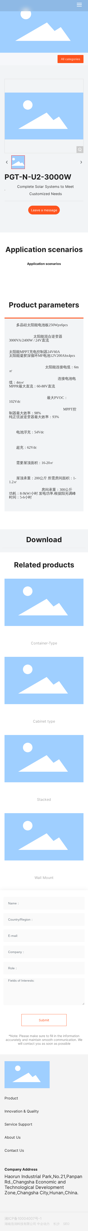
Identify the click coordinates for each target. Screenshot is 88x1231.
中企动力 (43, 1224)
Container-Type (44, 643)
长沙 (56, 1224)
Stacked (44, 799)
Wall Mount (44, 877)
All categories (70, 59)
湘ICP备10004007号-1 (23, 1218)
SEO (66, 1224)
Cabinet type (44, 721)
